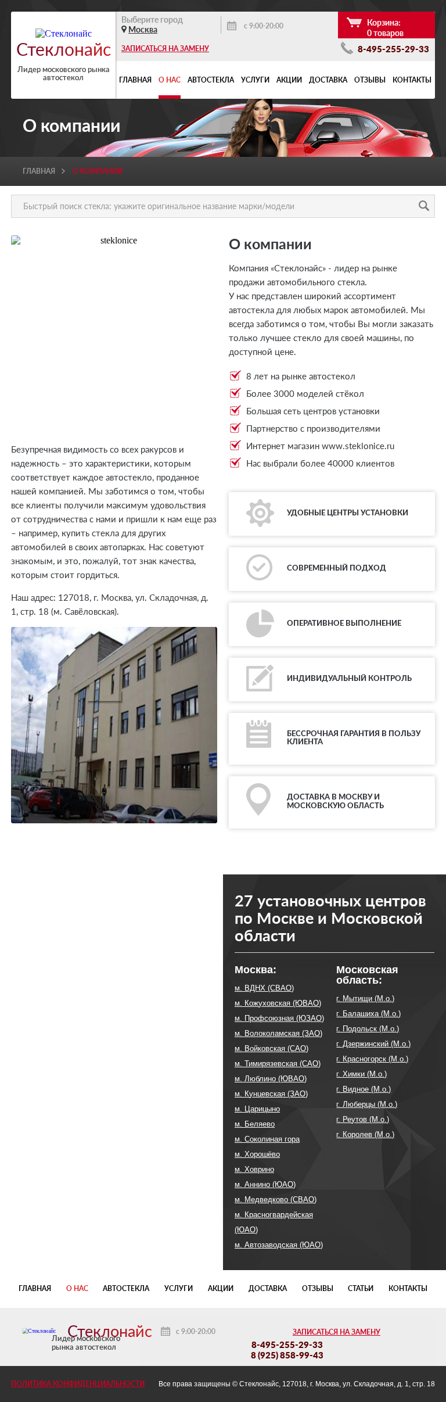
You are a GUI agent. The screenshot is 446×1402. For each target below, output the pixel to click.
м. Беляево (255, 1124)
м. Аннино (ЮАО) (265, 1184)
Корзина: (385, 27)
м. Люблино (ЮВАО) (271, 1078)
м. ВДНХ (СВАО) (264, 988)
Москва (142, 29)
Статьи (360, 1288)
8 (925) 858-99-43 (287, 1355)
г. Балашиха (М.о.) (368, 1013)
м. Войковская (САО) (271, 1048)
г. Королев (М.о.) (365, 1134)
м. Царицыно (257, 1109)
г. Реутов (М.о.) (362, 1119)
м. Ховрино (254, 1169)
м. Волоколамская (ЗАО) (278, 1033)
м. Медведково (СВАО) (275, 1199)
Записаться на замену (165, 48)
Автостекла (211, 80)
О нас (170, 80)
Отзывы (370, 80)
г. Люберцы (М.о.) (366, 1104)
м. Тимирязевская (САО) (278, 1063)
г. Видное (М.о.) (363, 1089)
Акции (289, 80)
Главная (135, 80)
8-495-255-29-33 (392, 49)
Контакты (412, 80)
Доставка (328, 80)
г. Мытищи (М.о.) (365, 998)
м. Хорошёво (257, 1154)
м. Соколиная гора (267, 1139)
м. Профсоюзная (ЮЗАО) (279, 1018)
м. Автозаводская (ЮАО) (279, 1244)
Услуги (255, 80)
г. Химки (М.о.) (361, 1074)
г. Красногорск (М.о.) (372, 1059)
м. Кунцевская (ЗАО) (271, 1093)
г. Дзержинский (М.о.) (373, 1043)
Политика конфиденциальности (78, 1383)
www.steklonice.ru (358, 445)
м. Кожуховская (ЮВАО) (278, 1003)
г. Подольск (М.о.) (367, 1028)
